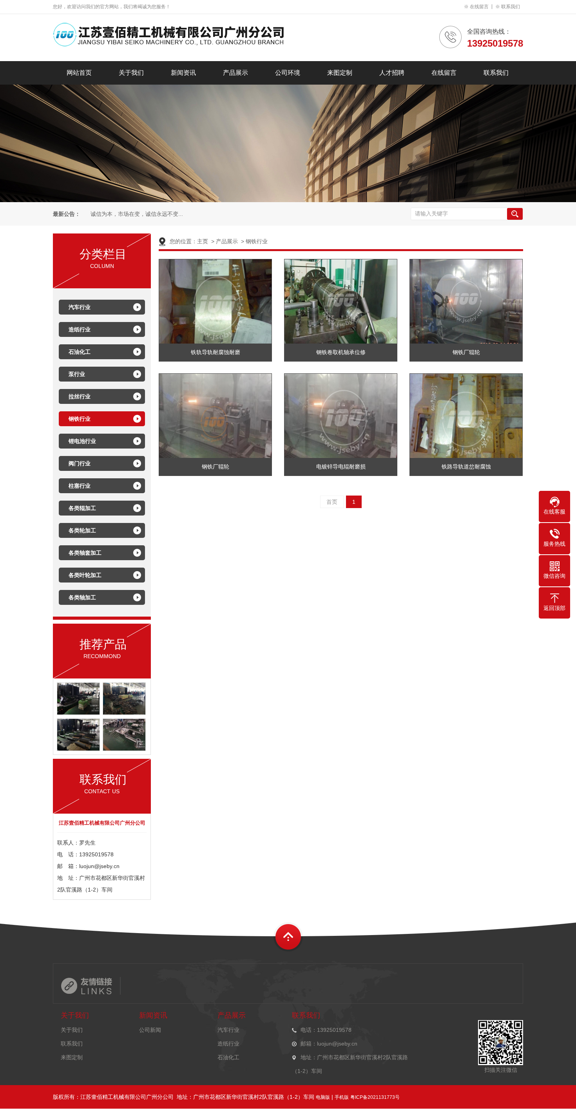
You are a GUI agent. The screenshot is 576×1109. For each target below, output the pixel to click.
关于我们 (131, 72)
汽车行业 (80, 307)
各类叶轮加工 (85, 575)
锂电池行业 (82, 441)
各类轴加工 (82, 597)
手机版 (342, 1097)
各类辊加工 (82, 508)
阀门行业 (80, 463)
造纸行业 (80, 329)
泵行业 (77, 374)
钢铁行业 (80, 419)
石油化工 (80, 352)
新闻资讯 (183, 72)
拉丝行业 (80, 396)
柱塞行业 (80, 486)
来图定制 (339, 72)
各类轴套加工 (85, 553)
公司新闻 (150, 1030)
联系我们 (510, 6)
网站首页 (79, 72)
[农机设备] (124, 713)
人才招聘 (391, 72)
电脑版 (323, 1097)
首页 (331, 502)
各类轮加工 (82, 530)
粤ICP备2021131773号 (375, 1097)
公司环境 (287, 72)
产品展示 (235, 72)
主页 (202, 241)
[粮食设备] (78, 749)
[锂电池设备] (124, 749)
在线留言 (479, 6)
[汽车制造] (78, 713)
